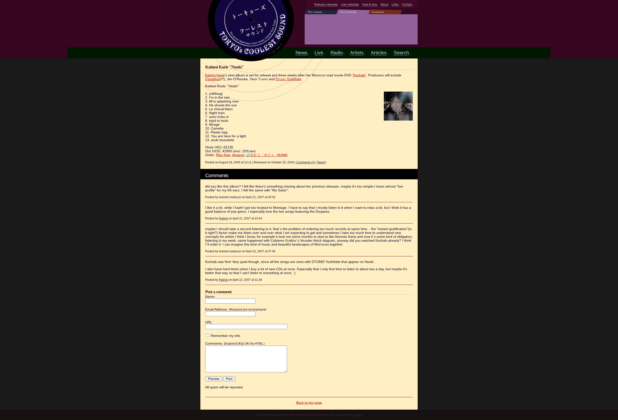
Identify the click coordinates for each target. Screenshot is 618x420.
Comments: (214, 343)
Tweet (321, 162)
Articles (378, 52)
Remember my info (225, 336)
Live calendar (350, 4)
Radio (336, 52)
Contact (407, 4)
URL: (209, 322)
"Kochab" (359, 75)
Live (319, 52)
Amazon (238, 155)
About (384, 4)
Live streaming (348, 11)
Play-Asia (223, 155)
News (301, 52)
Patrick (223, 218)
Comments (378, 11)
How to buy (369, 4)
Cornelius (212, 79)
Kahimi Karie (215, 75)
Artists (357, 52)
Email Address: (216, 309)
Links (395, 4)
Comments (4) (305, 162)
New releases (315, 11)
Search (401, 52)
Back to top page (309, 403)
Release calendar (326, 4)
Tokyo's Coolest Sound (251, 26)
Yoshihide (288, 79)
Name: (210, 296)
